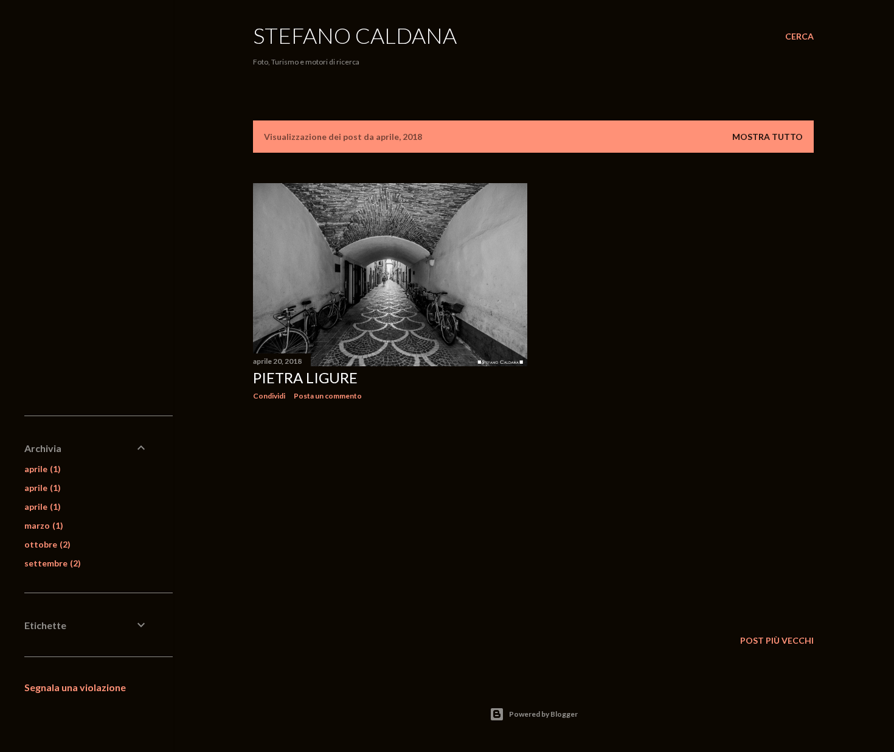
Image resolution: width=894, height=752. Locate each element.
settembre (51, 563)
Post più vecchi (777, 640)
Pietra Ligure (305, 377)
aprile (41, 469)
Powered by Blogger (543, 714)
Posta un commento (328, 395)
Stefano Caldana (355, 35)
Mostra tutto (767, 136)
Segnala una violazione (75, 687)
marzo (42, 525)
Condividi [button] (269, 395)
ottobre (46, 544)
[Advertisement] (390, 516)
